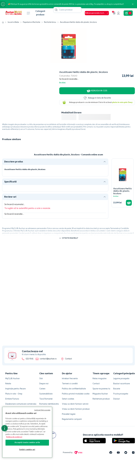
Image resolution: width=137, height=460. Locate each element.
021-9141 (28, 387)
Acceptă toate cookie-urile (27, 442)
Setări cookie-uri (27, 450)
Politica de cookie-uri (14, 437)
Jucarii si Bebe (13, 15)
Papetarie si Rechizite (31, 15)
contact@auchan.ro (46, 387)
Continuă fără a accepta (42, 410)
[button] (61, 3)
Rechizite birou (50, 15)
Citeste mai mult (70, 196)
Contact (66, 387)
